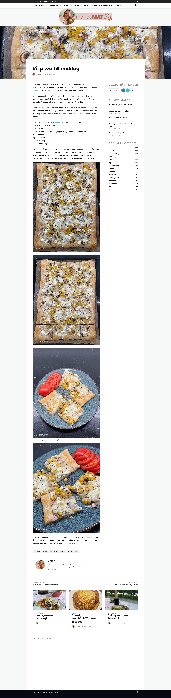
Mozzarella (54, 551)
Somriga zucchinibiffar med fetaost (85, 618)
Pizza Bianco (73, 551)
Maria (38, 74)
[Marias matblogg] (85, 17)
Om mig (53, 1)
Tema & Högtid (80, 5)
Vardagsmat (54, 5)
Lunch (74, 613)
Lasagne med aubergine (119, 111)
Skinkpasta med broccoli (119, 616)
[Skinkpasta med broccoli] (121, 600)
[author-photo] (37, 623)
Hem (34, 1)
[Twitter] (128, 90)
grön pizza (37, 90)
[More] (132, 90)
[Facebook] (123, 90)
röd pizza (51, 90)
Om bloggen (46, 1)
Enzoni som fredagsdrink (126, 585)
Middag (35, 64)
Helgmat (67, 5)
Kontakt (39, 1)
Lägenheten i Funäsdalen (100, 5)
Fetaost (37, 551)
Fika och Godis (39, 5)
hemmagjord (60, 122)
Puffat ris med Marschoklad (45, 585)
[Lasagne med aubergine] (49, 600)
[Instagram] (136, 1)
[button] (136, 5)
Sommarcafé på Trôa (118, 133)
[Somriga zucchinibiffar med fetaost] (85, 600)
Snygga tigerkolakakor (118, 117)
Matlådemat (40, 613)
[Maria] (34, 74)
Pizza (63, 551)
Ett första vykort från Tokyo (120, 104)
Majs (45, 551)
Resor (117, 5)
